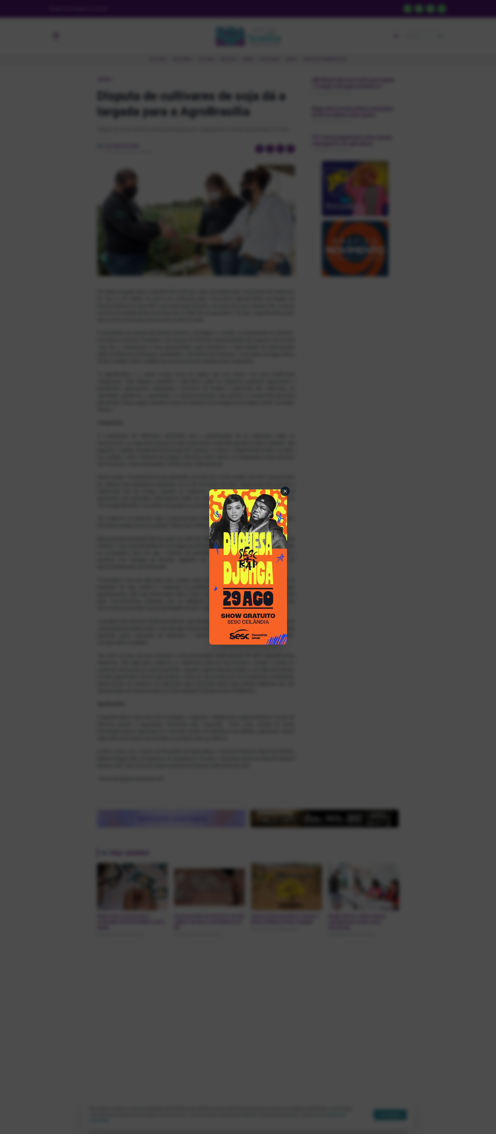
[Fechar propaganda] (285, 491)
